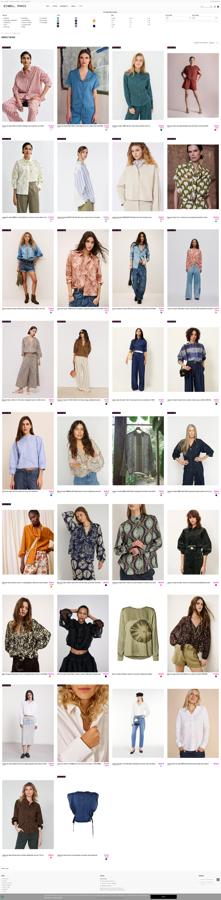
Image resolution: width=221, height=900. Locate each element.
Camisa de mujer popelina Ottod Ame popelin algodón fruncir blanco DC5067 (24, 764)
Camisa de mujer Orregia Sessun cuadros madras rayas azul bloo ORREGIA (189, 400)
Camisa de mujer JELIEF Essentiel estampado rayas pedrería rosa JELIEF (23, 126)
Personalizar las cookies (57, 897)
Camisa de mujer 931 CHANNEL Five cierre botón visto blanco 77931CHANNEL (79, 764)
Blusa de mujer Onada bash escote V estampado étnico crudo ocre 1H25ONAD (24, 674)
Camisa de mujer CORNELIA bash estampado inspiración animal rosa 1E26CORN (80, 309)
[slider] (167, 21)
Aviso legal (6, 1)
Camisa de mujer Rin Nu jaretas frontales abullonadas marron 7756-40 (23, 855)
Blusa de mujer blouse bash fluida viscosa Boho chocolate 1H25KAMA (187, 674)
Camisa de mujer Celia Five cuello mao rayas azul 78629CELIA (20, 491)
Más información (47, 897)
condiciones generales (208, 883)
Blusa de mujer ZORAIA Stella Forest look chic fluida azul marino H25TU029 (79, 583)
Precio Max (195, 16)
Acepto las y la (208, 884)
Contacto (4, 891)
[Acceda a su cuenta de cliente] (215, 7)
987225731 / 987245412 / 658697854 (109, 883)
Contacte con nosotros (25, 1)
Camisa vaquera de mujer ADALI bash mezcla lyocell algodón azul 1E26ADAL (134, 309)
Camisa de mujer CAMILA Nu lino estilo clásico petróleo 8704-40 (131, 126)
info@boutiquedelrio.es (106, 885)
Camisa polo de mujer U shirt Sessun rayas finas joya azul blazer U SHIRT (133, 400)
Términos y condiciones (15, 1)
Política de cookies (6, 887)
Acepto (163, 896)
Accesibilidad (5, 889)
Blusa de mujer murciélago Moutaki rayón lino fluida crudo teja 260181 (187, 126)
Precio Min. (169, 16)
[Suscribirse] (218, 879)
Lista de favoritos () (215, 1)
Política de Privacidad (6, 885)
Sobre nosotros (5, 878)
